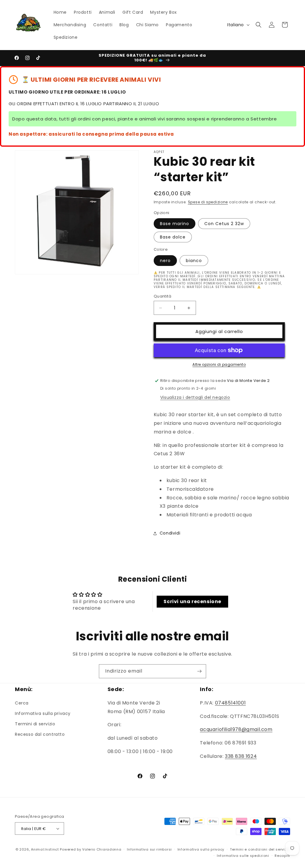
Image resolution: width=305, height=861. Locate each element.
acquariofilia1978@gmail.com (236, 729)
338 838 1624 (241, 756)
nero (165, 261)
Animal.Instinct (45, 849)
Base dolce (173, 237)
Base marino (174, 224)
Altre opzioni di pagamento (219, 364)
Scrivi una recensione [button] (192, 601)
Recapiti (282, 855)
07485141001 (230, 702)
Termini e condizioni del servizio (260, 849)
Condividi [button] (170, 533)
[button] (258, 24)
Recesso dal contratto (40, 734)
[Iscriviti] (199, 671)
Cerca (22, 703)
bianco (194, 261)
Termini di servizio (35, 724)
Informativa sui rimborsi (149, 849)
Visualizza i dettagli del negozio (195, 397)
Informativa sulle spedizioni (243, 855)
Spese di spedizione (208, 202)
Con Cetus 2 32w (224, 224)
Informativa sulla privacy (43, 713)
